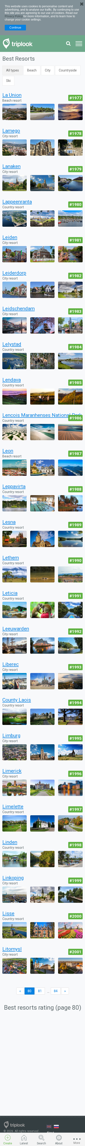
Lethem (10, 557)
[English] (49, 1126)
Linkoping (13, 878)
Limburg (11, 735)
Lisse (8, 913)
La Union (11, 95)
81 (40, 991)
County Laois (16, 700)
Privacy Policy (14, 16)
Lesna (9, 522)
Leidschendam (18, 308)
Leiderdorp (14, 273)
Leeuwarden (15, 629)
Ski (8, 81)
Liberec (10, 664)
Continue (15, 27)
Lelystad (11, 344)
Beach (32, 70)
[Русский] (56, 1126)
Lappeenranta (17, 202)
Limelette (12, 806)
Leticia (9, 593)
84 (56, 991)
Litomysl (12, 949)
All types (12, 70)
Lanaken (11, 166)
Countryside (68, 70)
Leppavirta (14, 486)
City (48, 70)
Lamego (11, 131)
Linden (9, 842)
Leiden (9, 237)
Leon (7, 451)
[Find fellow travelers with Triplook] (19, 44)
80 (29, 991)
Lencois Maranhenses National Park (42, 415)
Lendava (11, 380)
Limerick (11, 771)
